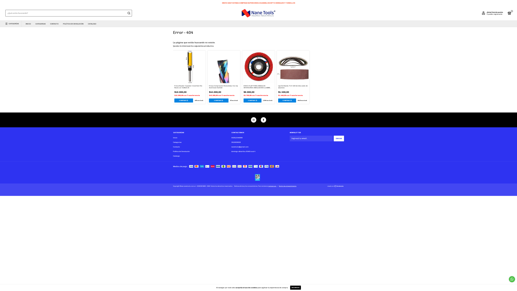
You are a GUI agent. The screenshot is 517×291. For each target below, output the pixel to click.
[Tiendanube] (335, 186)
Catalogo (92, 24)
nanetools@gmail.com (240, 147)
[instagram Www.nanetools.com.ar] (253, 120)
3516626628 (236, 142)
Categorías (14, 24)
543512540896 (237, 138)
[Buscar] (129, 13)
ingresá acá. (272, 186)
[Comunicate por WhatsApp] (512, 279)
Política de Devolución (73, 24)
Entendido (295, 287)
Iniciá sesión (497, 12)
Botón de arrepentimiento (287, 186)
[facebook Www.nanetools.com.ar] (263, 120)
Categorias (40, 24)
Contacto (54, 24)
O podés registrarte (494, 14)
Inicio (28, 24)
